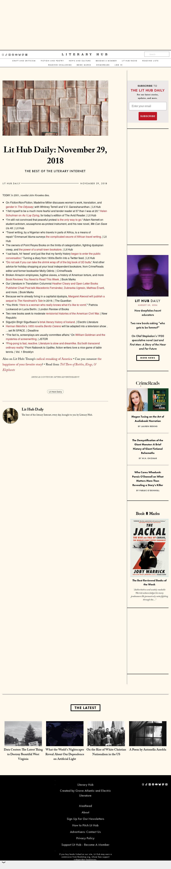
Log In (119, 65)
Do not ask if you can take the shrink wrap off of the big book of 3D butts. (49, 262)
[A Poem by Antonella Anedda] (147, 739)
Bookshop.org (83, 857)
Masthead (85, 806)
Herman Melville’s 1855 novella (33, 326)
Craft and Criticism (24, 61)
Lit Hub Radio (130, 61)
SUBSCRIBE (147, 116)
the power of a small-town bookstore (40, 249)
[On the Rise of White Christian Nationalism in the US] (106, 739)
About (85, 812)
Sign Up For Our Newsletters (85, 819)
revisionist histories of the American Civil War (72, 313)
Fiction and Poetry (52, 61)
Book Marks (84, 65)
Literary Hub (85, 54)
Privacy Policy (85, 838)
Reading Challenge (60, 65)
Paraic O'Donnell (149, 490)
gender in (19, 207)
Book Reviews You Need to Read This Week (32, 279)
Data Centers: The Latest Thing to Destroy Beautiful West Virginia (23, 755)
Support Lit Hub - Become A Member (85, 844)
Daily (147, 300)
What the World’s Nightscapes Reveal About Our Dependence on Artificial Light (64, 755)
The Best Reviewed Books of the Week (149, 582)
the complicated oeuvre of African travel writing (73, 236)
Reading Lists (150, 61)
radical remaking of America (54, 359)
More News (147, 357)
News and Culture (80, 61)
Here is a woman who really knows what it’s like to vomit (53, 305)
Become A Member (106, 61)
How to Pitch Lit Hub (85, 825)
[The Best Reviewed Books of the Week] (149, 548)
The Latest (85, 707)
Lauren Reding (149, 426)
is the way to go (69, 220)
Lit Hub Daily (11, 183)
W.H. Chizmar (149, 458)
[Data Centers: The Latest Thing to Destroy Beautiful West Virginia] (23, 739)
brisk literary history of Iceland (57, 322)
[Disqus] (55, 465)
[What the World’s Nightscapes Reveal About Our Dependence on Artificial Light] (64, 739)
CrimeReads (103, 65)
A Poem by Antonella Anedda (147, 750)
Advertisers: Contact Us (85, 832)
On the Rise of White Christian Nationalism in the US (106, 752)
